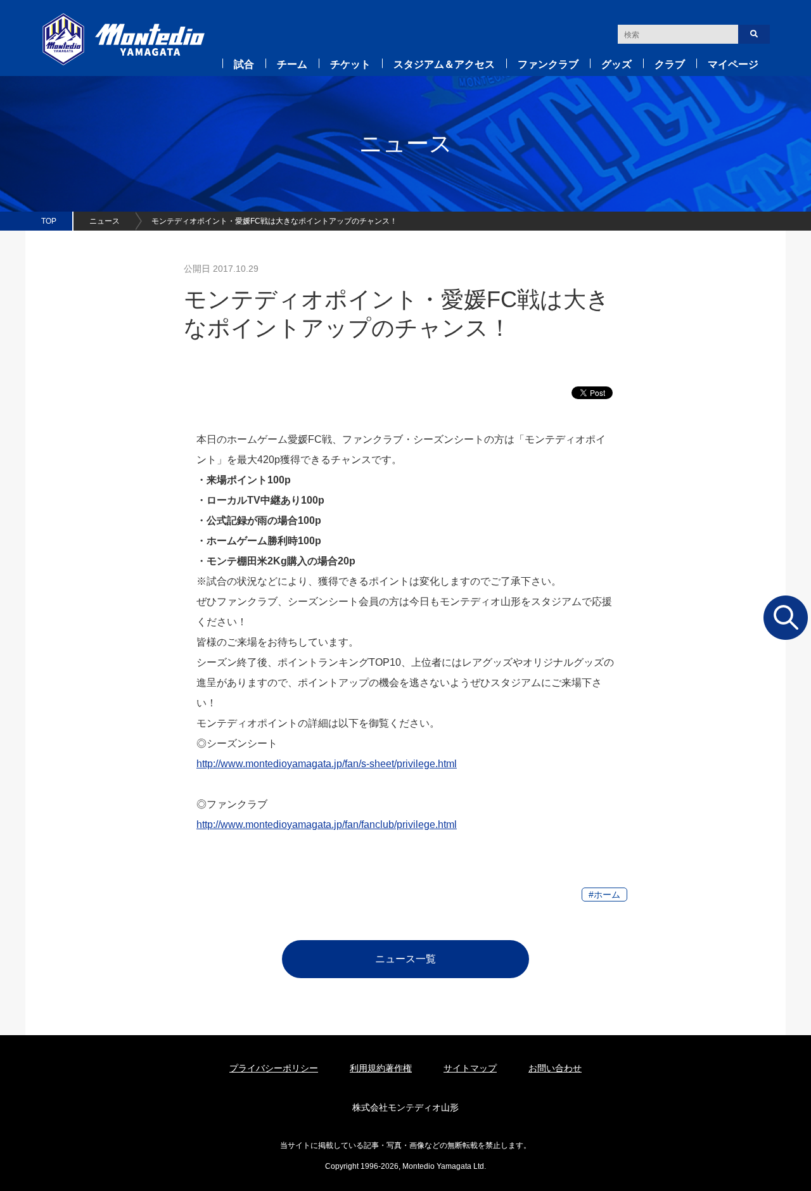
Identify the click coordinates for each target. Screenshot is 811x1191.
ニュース (104, 221)
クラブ (670, 64)
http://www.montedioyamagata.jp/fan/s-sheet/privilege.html (326, 763)
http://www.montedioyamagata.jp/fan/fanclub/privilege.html (326, 824)
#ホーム (604, 894)
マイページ (733, 64)
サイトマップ (470, 1068)
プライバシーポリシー (273, 1068)
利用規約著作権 (381, 1068)
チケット (350, 64)
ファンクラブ (548, 64)
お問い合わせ (555, 1068)
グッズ (616, 64)
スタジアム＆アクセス (444, 64)
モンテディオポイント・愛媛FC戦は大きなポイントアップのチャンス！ (274, 221)
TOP (48, 221)
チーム (292, 64)
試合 (244, 64)
